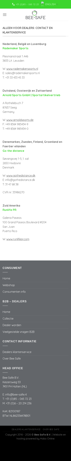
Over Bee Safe (12, 358)
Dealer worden (12, 325)
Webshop (9, 285)
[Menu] (5, 14)
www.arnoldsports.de (19, 120)
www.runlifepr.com (17, 239)
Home (6, 278)
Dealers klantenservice (17, 352)
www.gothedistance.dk (20, 175)
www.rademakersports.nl (22, 68)
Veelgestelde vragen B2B (18, 332)
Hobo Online (47, 438)
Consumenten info (14, 291)
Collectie (8, 318)
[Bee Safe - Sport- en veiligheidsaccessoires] (35, 15)
